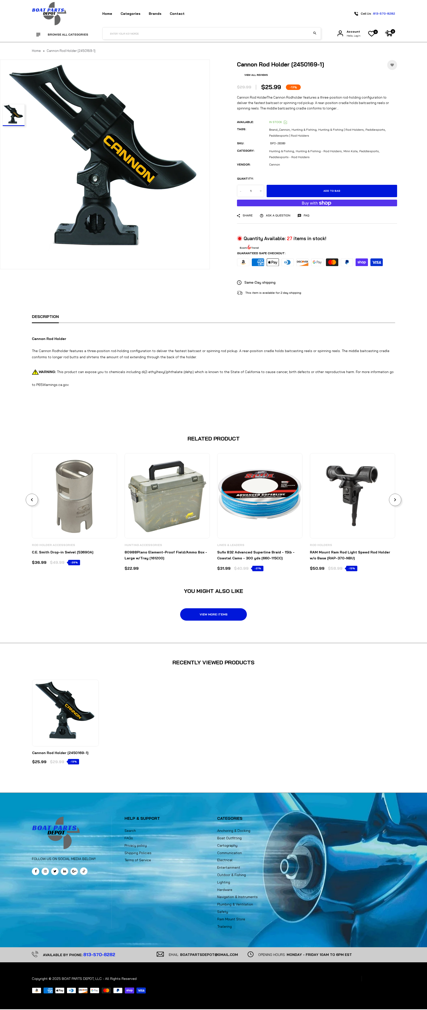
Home (107, 13)
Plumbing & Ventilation (235, 904)
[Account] (340, 33)
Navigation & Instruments (237, 897)
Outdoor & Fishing (231, 875)
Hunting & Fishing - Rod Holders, (319, 151)
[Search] (315, 33)
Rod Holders (321, 545)
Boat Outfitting (229, 838)
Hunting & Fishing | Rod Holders (341, 129)
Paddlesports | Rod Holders (289, 135)
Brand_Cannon (279, 129)
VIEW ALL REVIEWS (256, 75)
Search (130, 830)
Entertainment (228, 867)
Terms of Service (138, 860)
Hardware (224, 889)
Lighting (223, 882)
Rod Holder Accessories (53, 545)
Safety (222, 911)
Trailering (224, 926)
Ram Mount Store (231, 919)
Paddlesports (375, 129)
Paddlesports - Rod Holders (289, 157)
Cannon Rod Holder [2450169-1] (60, 753)
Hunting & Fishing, (282, 151)
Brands (155, 13)
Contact (177, 13)
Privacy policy (136, 845)
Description (45, 316)
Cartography (227, 845)
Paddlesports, (369, 151)
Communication (229, 853)
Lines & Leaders (230, 545)
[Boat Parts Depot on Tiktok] (83, 871)
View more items (214, 614)
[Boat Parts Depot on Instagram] (45, 871)
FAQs (129, 838)
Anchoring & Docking (233, 830)
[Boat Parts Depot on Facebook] (35, 871)
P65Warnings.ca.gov (52, 384)
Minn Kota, (350, 151)
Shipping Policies (138, 853)
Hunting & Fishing (304, 129)
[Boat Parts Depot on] (64, 871)
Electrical (225, 860)
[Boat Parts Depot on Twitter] (55, 871)
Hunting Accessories (143, 545)
